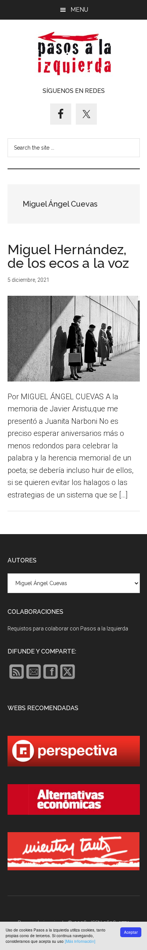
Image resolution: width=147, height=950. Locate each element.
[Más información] (80, 941)
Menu (79, 9)
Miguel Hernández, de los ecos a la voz (68, 256)
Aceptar (131, 932)
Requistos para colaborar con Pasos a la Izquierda (68, 629)
